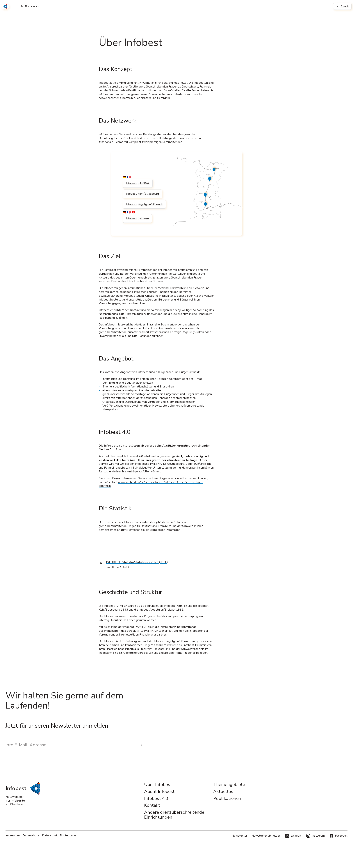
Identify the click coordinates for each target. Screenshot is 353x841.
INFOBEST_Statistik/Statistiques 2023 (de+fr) (137, 562)
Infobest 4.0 (156, 798)
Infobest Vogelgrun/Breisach (144, 204)
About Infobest (159, 791)
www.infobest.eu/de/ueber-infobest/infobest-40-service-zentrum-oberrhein (151, 484)
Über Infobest (32, 6)
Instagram (318, 836)
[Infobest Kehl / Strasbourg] (210, 178)
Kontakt (152, 805)
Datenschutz (31, 836)
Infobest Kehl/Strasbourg (142, 194)
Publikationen (227, 798)
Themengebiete (229, 784)
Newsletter (239, 836)
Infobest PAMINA (137, 183)
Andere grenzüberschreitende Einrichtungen (174, 815)
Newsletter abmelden (266, 836)
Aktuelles (223, 791)
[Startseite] (22, 6)
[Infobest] (5, 6)
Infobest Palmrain (137, 218)
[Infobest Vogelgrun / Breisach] (206, 194)
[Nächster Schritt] (140, 745)
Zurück (344, 6)
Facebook (341, 836)
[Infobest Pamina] (214, 169)
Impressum (13, 836)
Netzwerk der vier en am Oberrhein (16, 800)
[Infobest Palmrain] (206, 204)
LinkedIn (296, 836)
